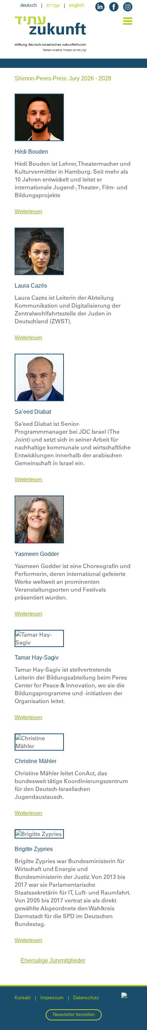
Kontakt (23, 997)
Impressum (52, 997)
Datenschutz (86, 997)
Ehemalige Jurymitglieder (53, 960)
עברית (53, 5)
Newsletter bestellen (74, 1014)
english (76, 5)
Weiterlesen (28, 211)
